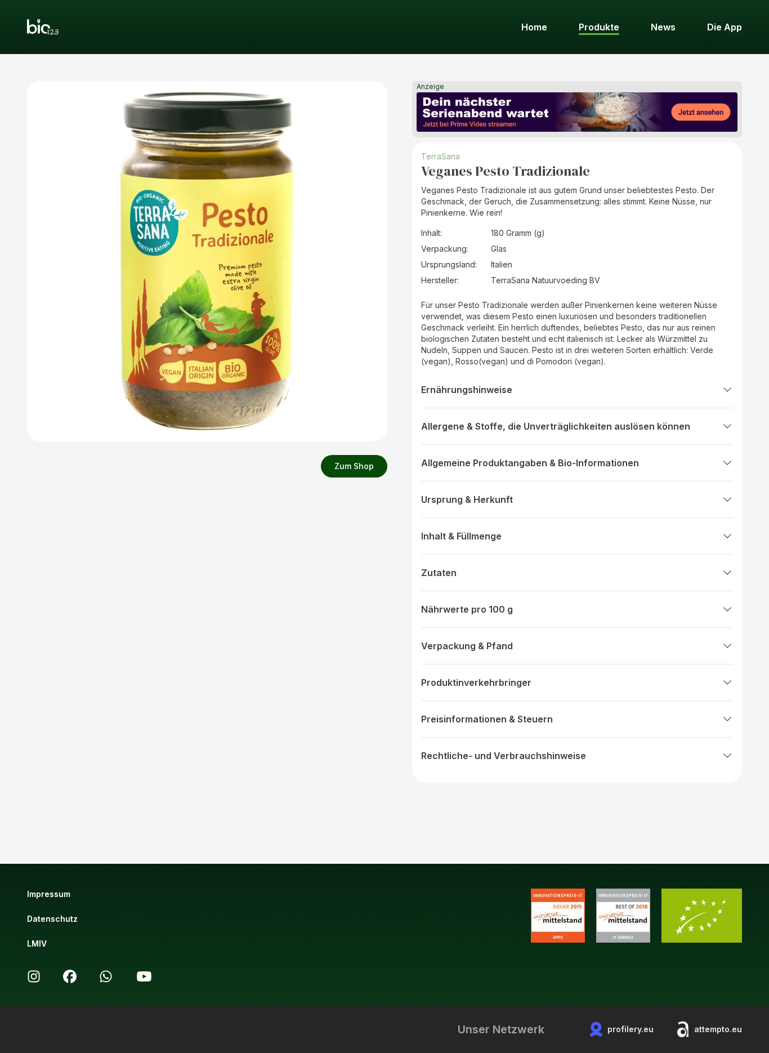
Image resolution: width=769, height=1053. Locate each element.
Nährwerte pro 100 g (467, 609)
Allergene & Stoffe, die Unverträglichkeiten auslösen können (555, 426)
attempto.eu (718, 1029)
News (663, 27)
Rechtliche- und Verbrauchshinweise (503, 755)
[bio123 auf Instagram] (34, 976)
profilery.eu (630, 1029)
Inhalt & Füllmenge (461, 536)
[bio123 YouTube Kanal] (144, 976)
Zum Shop (354, 466)
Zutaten (439, 572)
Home (534, 27)
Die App (724, 27)
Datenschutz (52, 918)
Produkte (599, 27)
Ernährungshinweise (466, 389)
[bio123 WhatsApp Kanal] (106, 976)
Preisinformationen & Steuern (487, 719)
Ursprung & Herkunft (467, 499)
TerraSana (440, 156)
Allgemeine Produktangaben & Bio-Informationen (530, 463)
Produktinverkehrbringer (476, 682)
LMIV (37, 943)
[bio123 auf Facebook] (70, 976)
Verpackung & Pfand (467, 646)
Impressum (48, 894)
